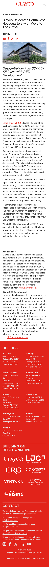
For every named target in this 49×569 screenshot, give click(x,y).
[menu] (5, 4)
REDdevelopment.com (17, 337)
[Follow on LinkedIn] (22, 544)
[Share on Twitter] (12, 38)
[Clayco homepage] (25, 4)
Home (5, 14)
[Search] (44, 4)
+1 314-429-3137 (11, 364)
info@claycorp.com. (10, 520)
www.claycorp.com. (28, 288)
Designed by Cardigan (15, 552)
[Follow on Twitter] (16, 544)
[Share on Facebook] (8, 38)
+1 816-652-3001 (35, 383)
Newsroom (16, 14)
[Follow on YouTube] (29, 544)
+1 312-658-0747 (35, 364)
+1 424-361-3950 (35, 402)
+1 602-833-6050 (11, 408)
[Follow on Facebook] (10, 544)
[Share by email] (4, 38)
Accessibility (10, 558)
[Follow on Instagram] (4, 544)
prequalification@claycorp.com (15, 533)
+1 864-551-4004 (11, 389)
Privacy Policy (38, 558)
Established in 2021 (12, 123)
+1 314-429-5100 (11, 361)
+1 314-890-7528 (35, 367)
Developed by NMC (35, 552)
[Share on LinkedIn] (17, 38)
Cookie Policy (24, 558)
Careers (15, 540)
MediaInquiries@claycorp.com (24, 514)
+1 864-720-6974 (11, 386)
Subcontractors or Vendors (30, 540)
